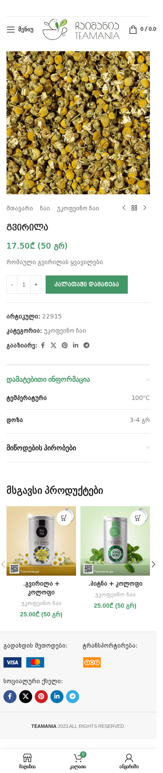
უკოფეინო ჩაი (78, 208)
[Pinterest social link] (64, 345)
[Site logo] (81, 29)
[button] (64, 518)
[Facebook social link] (42, 345)
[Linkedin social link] (75, 345)
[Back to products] (134, 208)
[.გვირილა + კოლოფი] (41, 541)
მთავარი (20, 208)
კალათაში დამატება (86, 284)
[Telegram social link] (86, 345)
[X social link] (53, 345)
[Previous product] (124, 208)
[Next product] (145, 208)
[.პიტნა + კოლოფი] (115, 541)
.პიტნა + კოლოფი (115, 583)
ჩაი (45, 208)
